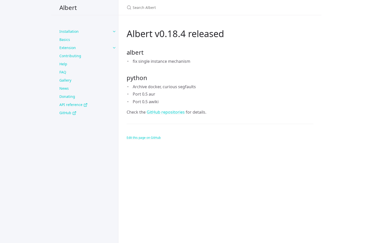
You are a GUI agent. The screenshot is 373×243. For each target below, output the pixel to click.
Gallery (65, 80)
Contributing (70, 55)
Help (63, 64)
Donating (67, 96)
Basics (64, 39)
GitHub (65, 112)
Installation (69, 31)
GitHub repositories (166, 112)
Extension (67, 47)
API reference (71, 104)
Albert (68, 7)
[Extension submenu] (114, 48)
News (64, 88)
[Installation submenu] (114, 31)
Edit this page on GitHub (144, 137)
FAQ (62, 72)
